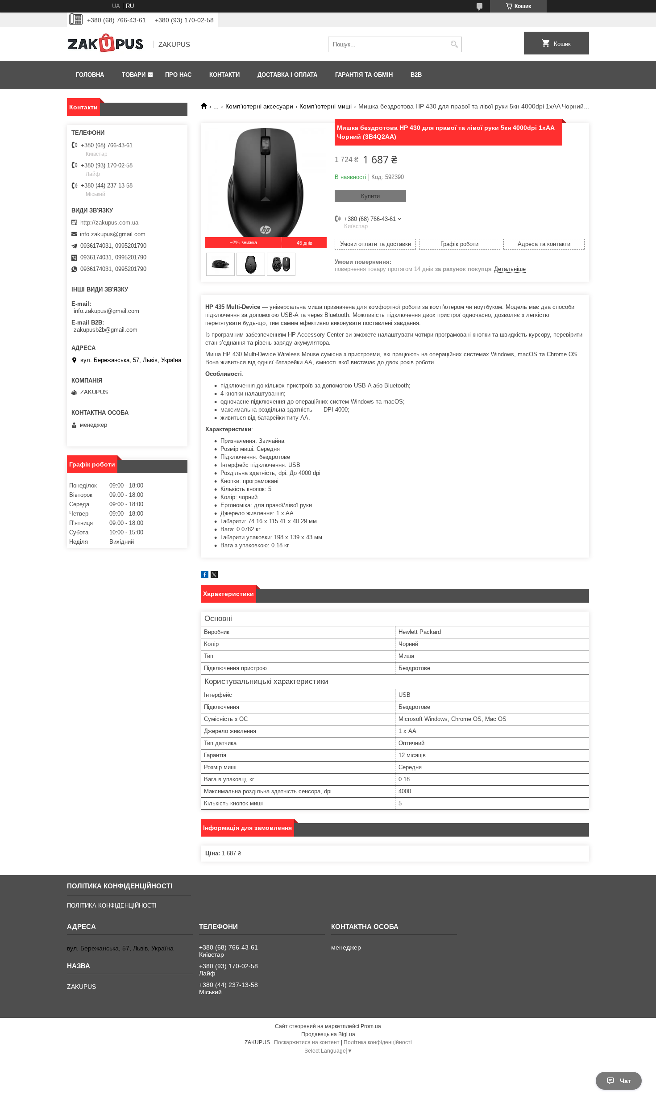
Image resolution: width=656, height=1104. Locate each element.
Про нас (178, 74)
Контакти (224, 74)
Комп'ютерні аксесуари (259, 106)
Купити (370, 196)
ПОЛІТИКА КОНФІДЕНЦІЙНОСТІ (112, 905)
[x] (214, 576)
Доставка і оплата (287, 74)
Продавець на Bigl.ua (328, 1034)
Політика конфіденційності (378, 1042)
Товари (133, 74)
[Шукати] (454, 44)
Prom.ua (371, 1026)
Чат (625, 1080)
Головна (90, 74)
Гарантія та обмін (364, 74)
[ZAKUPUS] (107, 44)
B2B (416, 74)
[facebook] (204, 576)
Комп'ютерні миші (325, 106)
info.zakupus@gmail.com (112, 234)
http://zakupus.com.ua (109, 222)
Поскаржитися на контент (307, 1042)
